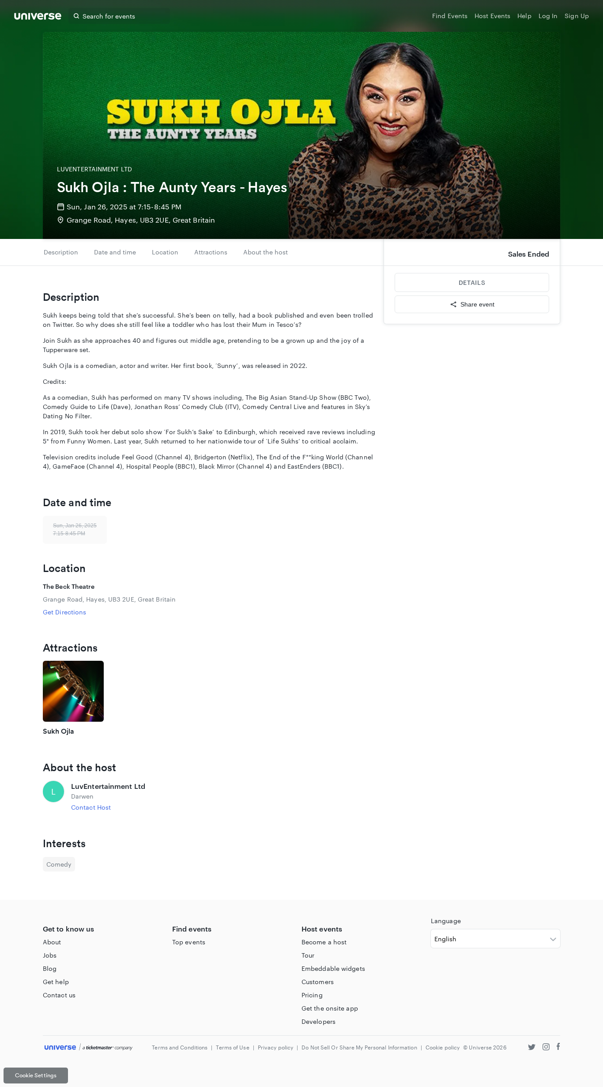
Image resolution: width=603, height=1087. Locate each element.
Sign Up (577, 15)
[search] (76, 16)
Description (61, 252)
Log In (548, 15)
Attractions (210, 252)
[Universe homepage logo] (37, 17)
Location (165, 252)
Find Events (449, 15)
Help (524, 15)
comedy (59, 864)
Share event (477, 304)
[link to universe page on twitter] (531, 1048)
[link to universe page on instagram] (546, 1048)
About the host (265, 252)
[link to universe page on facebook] (558, 1048)
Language (446, 920)
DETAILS (472, 282)
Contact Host (91, 807)
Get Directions (64, 612)
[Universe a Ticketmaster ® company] (88, 1047)
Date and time (115, 252)
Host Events (492, 15)
